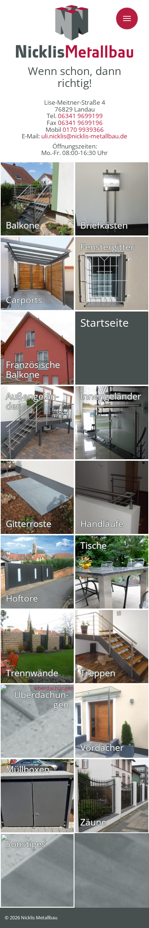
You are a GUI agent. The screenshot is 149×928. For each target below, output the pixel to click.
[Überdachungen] (37, 721)
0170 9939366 (83, 129)
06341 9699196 (80, 122)
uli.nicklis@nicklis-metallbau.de (84, 136)
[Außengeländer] (37, 422)
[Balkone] (37, 198)
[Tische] (111, 572)
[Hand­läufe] (111, 497)
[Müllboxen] (37, 795)
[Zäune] (111, 795)
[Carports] (37, 273)
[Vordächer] (111, 721)
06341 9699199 (80, 116)
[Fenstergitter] (111, 273)
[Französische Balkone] (37, 348)
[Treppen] (111, 646)
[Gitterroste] (37, 497)
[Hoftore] (37, 572)
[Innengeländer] (111, 422)
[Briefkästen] (111, 198)
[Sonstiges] (37, 870)
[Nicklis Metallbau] (74, 31)
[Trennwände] (37, 646)
